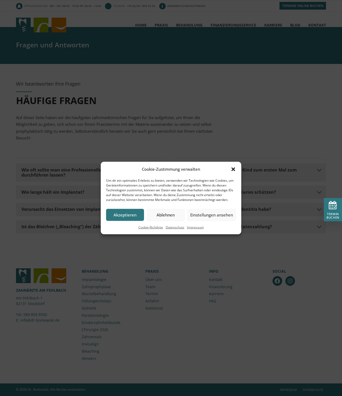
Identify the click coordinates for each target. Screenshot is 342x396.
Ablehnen (166, 215)
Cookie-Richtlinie (150, 227)
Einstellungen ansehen (211, 215)
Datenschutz (175, 227)
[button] (233, 169)
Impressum (195, 227)
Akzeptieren (125, 215)
